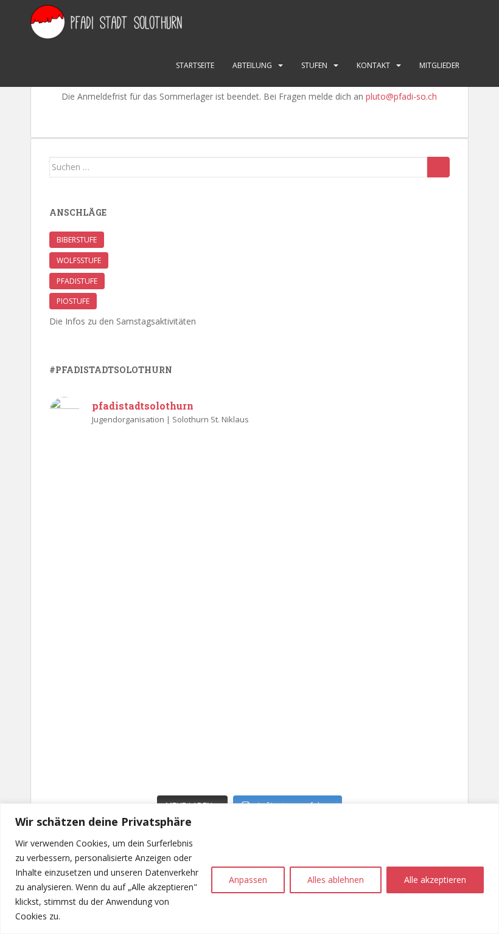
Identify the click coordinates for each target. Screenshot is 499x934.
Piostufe (73, 301)
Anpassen (248, 879)
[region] (249, 868)
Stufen (314, 65)
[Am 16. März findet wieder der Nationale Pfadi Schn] (351, 730)
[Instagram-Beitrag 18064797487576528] (351, 613)
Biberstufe (77, 240)
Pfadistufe (77, 281)
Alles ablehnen (335, 879)
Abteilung (252, 65)
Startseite (195, 65)
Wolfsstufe (79, 260)
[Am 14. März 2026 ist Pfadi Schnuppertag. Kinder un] (351, 497)
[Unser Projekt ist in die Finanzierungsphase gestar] (147, 730)
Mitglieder (439, 65)
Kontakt (373, 65)
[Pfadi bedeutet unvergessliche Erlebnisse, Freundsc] (147, 613)
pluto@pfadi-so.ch (401, 96)
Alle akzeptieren (435, 879)
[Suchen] (438, 167)
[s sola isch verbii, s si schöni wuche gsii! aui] (147, 497)
